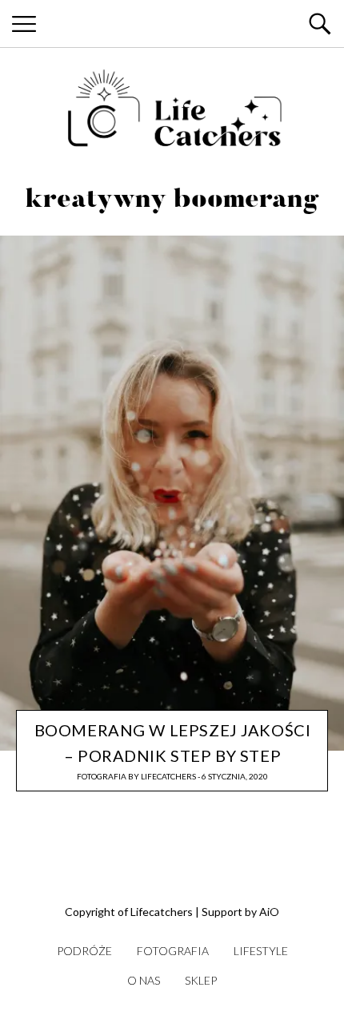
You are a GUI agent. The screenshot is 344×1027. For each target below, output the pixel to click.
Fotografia (101, 776)
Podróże (84, 951)
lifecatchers (168, 776)
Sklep (201, 980)
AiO (269, 911)
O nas (143, 980)
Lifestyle (261, 951)
